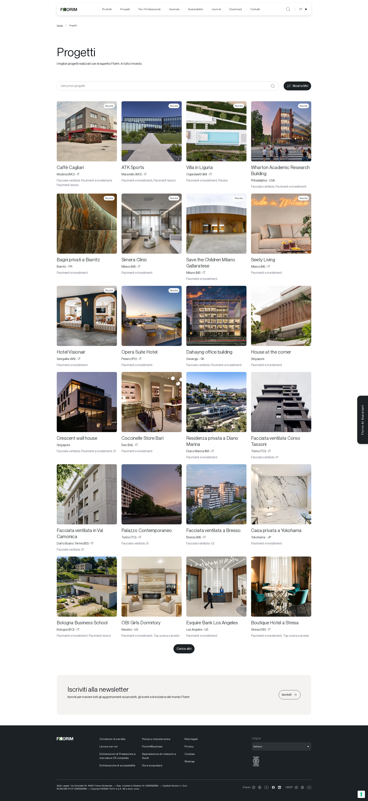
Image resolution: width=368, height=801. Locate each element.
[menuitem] (107, 9)
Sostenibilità (195, 9)
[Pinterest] (259, 787)
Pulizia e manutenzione (156, 739)
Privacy (189, 746)
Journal (216, 9)
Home (60, 25)
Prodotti (107, 9)
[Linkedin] (279, 787)
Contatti (255, 9)
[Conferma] (272, 86)
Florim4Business (152, 746)
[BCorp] (256, 766)
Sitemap (190, 761)
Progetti (125, 9)
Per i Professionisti (150, 9)
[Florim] (69, 9)
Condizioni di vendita (112, 739)
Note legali (191, 739)
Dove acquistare (152, 765)
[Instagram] (253, 787)
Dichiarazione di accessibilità (117, 765)
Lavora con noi (108, 746)
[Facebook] (273, 787)
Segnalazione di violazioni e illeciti (159, 755)
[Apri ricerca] (288, 9)
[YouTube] (266, 787)
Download (235, 9)
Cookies (190, 753)
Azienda (174, 9)
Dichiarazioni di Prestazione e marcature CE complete (117, 755)
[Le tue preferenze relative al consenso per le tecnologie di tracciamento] (361, 794)
